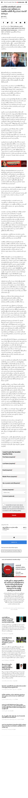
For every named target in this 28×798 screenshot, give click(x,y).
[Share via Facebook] (3, 22)
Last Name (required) (8, 463)
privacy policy (17, 510)
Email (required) (7, 470)
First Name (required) (8, 457)
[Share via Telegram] (16, 22)
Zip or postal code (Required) (11, 483)
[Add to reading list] (25, 22)
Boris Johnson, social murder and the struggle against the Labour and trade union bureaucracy (13, 28)
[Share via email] (20, 22)
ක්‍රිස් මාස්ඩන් (3, 16)
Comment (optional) (8, 496)
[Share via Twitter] (8, 22)
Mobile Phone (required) (9, 476)
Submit (14, 515)
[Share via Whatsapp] (12, 22)
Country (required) (7, 489)
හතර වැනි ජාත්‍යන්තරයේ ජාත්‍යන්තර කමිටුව (11, 550)
